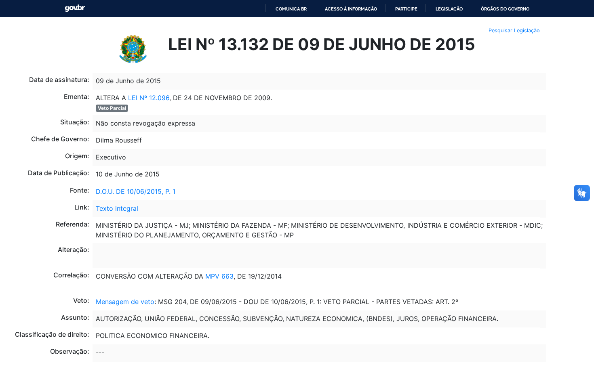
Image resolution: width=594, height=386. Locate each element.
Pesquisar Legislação (514, 30)
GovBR (75, 8)
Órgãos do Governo (505, 9)
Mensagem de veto (125, 302)
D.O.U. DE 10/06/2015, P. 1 (135, 191)
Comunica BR (291, 9)
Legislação (449, 9)
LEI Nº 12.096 (147, 98)
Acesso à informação (351, 9)
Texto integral (117, 208)
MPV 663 (218, 276)
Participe (406, 9)
